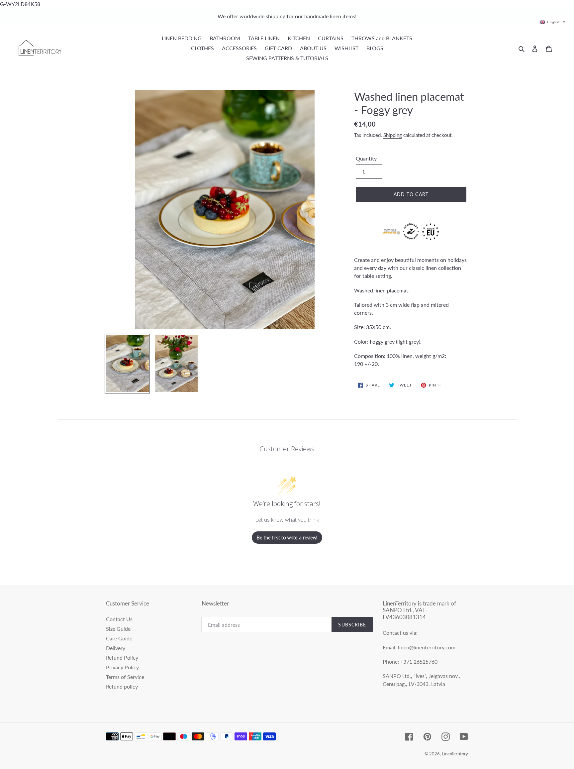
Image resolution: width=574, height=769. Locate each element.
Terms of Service (125, 677)
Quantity (366, 158)
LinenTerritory (455, 753)
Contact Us (119, 619)
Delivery (115, 648)
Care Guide (119, 638)
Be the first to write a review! (287, 537)
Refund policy (122, 686)
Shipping (392, 135)
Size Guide (118, 628)
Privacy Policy (122, 667)
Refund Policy (122, 657)
